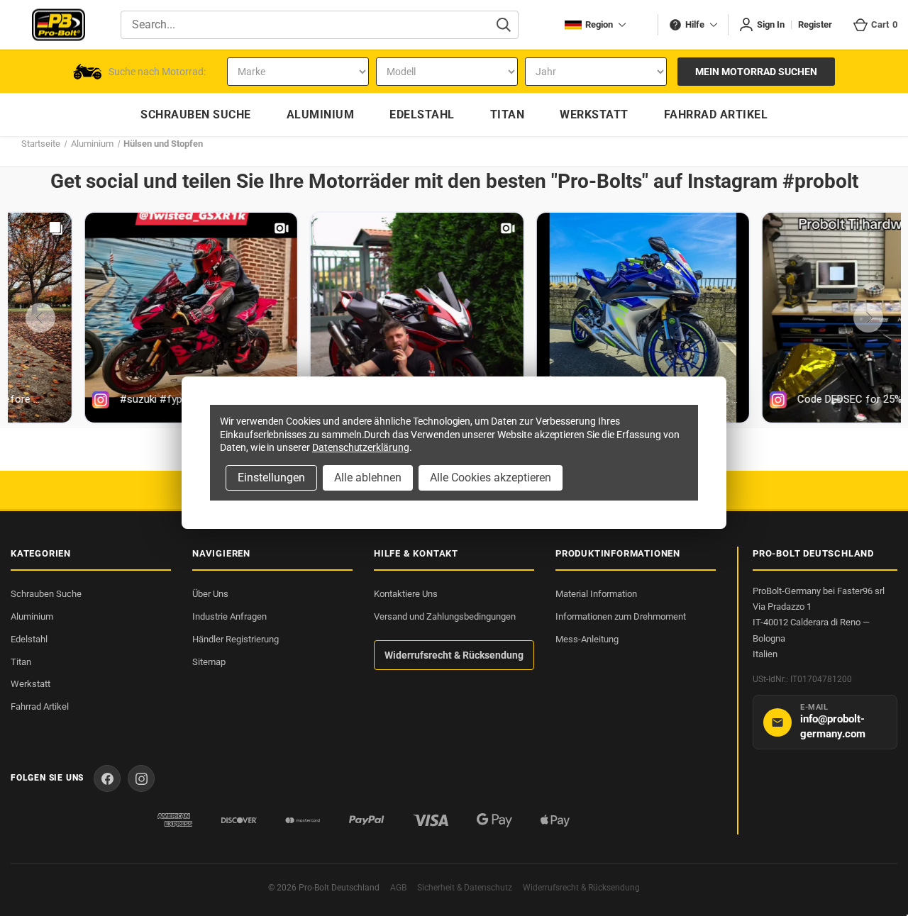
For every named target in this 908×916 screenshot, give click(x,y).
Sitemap (209, 662)
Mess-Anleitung (587, 639)
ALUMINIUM (321, 114)
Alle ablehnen (368, 477)
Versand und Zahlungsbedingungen (445, 616)
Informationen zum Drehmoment (620, 616)
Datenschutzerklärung (360, 447)
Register (815, 24)
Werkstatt (30, 683)
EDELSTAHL (422, 114)
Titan (21, 662)
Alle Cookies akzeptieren (490, 477)
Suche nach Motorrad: (157, 71)
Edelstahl (29, 639)
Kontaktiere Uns (406, 593)
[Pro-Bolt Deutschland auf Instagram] (141, 778)
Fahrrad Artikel (40, 706)
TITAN (507, 114)
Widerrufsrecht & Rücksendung (454, 655)
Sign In (771, 24)
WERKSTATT (594, 114)
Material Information (596, 593)
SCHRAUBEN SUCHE (195, 114)
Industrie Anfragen (229, 616)
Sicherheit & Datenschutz (464, 888)
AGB (398, 888)
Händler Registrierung (235, 639)
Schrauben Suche (46, 593)
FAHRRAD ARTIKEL (716, 114)
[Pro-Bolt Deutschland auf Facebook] (107, 778)
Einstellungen (271, 477)
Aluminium (32, 616)
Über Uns (210, 593)
